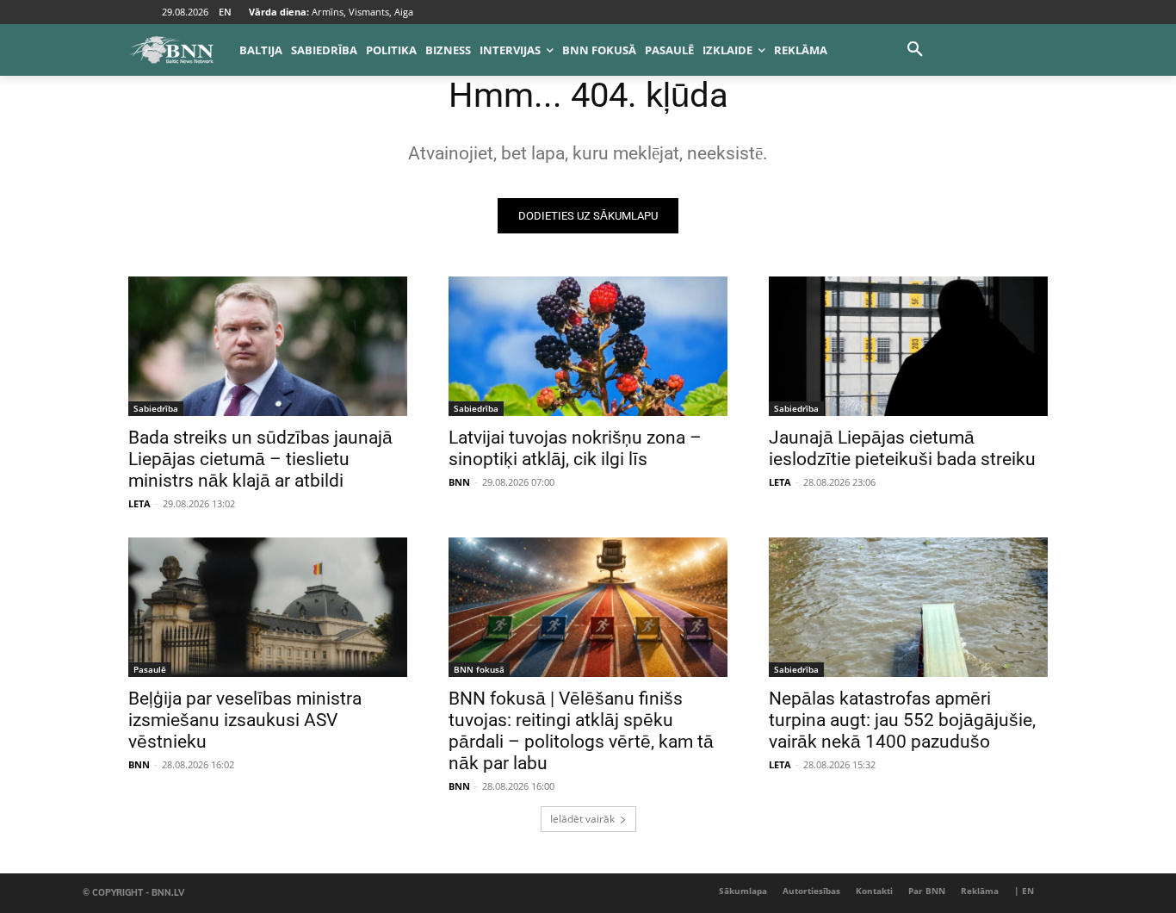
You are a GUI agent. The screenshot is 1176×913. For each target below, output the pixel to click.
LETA (139, 503)
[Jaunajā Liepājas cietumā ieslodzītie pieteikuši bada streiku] (908, 346)
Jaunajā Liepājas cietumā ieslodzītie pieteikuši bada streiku (902, 448)
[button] (915, 50)
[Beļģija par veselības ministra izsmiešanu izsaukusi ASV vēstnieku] (267, 607)
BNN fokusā (479, 669)
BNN (459, 481)
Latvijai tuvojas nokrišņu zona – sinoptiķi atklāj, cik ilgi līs (575, 448)
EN (225, 11)
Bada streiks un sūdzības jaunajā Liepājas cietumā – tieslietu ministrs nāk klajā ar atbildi (260, 459)
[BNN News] (171, 50)
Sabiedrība (155, 408)
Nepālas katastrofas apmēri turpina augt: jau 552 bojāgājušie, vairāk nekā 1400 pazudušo (902, 720)
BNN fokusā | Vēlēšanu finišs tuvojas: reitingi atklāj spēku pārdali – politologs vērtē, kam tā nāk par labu (581, 730)
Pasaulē (149, 669)
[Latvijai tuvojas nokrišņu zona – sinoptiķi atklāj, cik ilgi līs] (588, 346)
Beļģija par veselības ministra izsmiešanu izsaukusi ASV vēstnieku (245, 720)
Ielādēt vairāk (582, 818)
